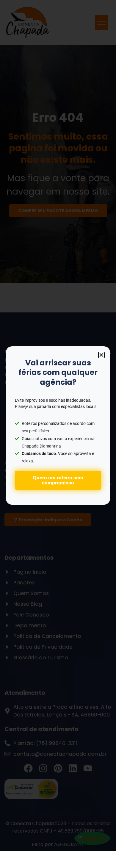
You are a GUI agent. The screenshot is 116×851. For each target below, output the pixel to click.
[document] (58, 425)
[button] (101, 355)
